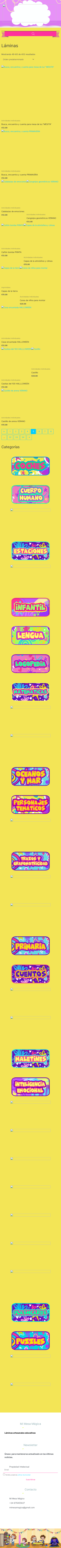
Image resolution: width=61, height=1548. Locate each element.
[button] (16, 33)
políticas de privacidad (24, 1475)
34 (23, 437)
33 (16, 437)
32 (10, 437)
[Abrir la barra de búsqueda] (33, 33)
